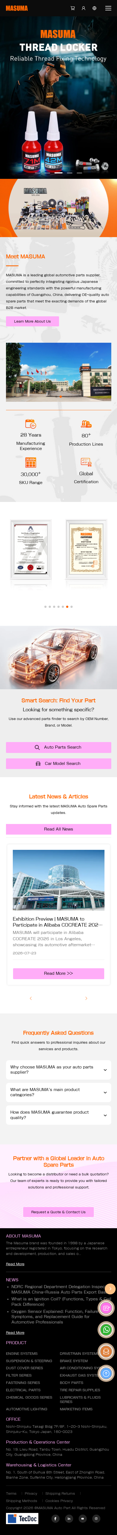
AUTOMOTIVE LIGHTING (26, 1409)
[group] (58, 914)
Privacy (31, 1493)
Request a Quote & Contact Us (58, 1212)
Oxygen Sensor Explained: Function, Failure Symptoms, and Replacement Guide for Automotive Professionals (54, 1317)
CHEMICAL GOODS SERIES (29, 1397)
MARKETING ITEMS (76, 1409)
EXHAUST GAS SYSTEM (80, 1375)
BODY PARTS (71, 1382)
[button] (68, 172)
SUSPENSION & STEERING (29, 1360)
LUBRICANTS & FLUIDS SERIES (80, 1400)
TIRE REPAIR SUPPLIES (80, 1390)
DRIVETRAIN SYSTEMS (79, 1353)
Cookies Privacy (59, 1500)
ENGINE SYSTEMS (22, 1353)
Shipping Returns (60, 1493)
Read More (15, 1264)
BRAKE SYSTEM (74, 1360)
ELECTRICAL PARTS (23, 1390)
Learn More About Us (32, 321)
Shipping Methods (21, 1500)
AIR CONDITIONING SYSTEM (84, 1367)
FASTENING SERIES (23, 1382)
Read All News (58, 829)
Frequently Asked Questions (58, 1032)
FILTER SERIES (19, 1375)
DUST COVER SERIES (24, 1367)
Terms (11, 1493)
